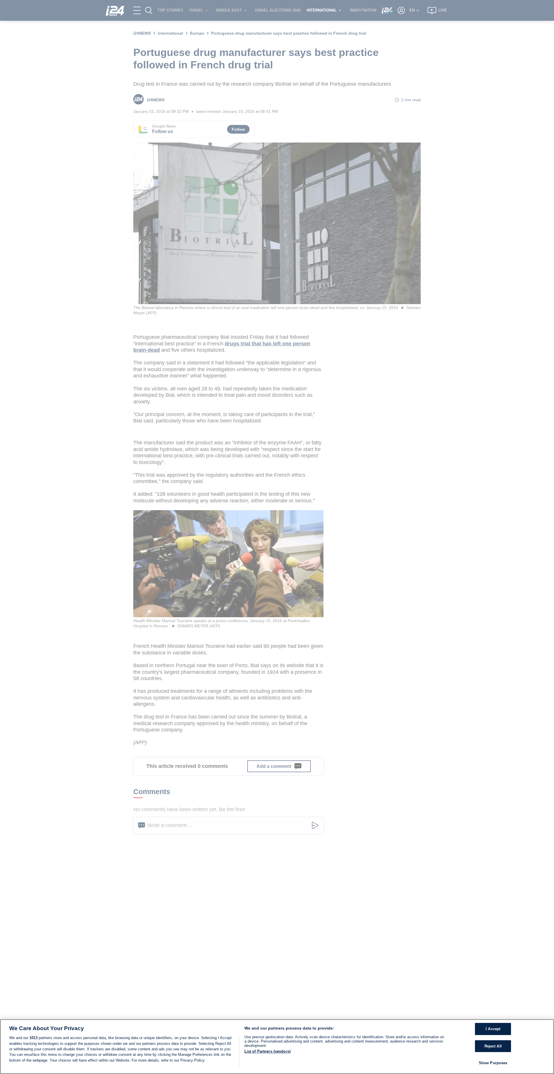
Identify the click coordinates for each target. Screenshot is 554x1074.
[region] (277, 1046)
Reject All (493, 1046)
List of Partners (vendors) (267, 1051)
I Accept (493, 1029)
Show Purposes (493, 1063)
